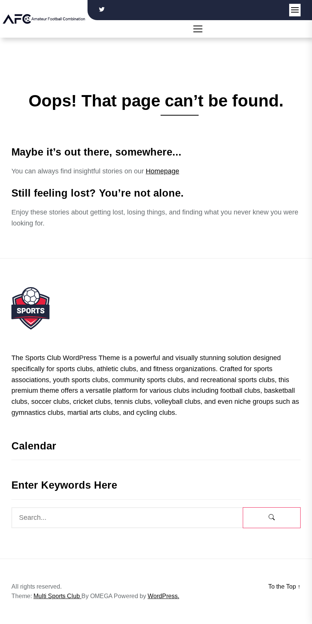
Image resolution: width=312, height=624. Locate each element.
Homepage (162, 171)
